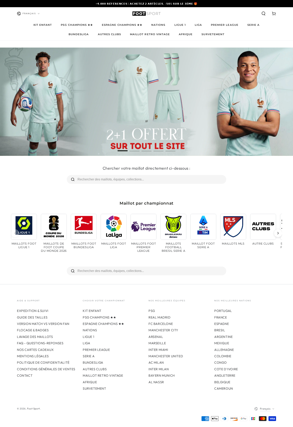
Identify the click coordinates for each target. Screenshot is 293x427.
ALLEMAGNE (224, 350)
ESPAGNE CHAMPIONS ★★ (103, 324)
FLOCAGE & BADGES (33, 330)
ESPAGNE (221, 324)
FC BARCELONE (160, 324)
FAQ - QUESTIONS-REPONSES (40, 343)
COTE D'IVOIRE (226, 369)
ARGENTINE (223, 337)
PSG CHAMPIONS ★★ (99, 317)
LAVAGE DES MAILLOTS (35, 337)
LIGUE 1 (88, 337)
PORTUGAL (223, 311)
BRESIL (219, 330)
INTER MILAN (158, 369)
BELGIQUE (222, 382)
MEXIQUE (221, 343)
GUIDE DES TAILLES (32, 317)
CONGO (220, 362)
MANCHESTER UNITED (165, 356)
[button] (263, 13)
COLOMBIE (222, 356)
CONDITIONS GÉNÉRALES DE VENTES (46, 369)
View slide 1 (123, 147)
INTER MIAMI (158, 350)
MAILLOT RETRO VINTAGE (103, 375)
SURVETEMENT (94, 388)
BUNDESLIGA (93, 362)
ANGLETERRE (224, 375)
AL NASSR (156, 382)
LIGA (86, 343)
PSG (151, 311)
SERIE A (88, 356)
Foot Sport (33, 408)
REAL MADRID (159, 317)
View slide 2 (135, 147)
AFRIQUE (90, 382)
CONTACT (24, 375)
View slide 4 (158, 147)
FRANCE (220, 317)
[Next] (278, 233)
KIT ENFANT (92, 311)
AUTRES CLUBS (95, 369)
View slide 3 (146, 147)
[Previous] (15, 233)
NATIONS (90, 330)
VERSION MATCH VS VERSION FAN (43, 324)
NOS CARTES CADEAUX (35, 350)
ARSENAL (155, 337)
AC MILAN (156, 362)
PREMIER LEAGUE (96, 350)
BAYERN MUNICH (161, 375)
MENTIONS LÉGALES (33, 356)
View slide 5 (170, 147)
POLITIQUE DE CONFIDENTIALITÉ (43, 362)
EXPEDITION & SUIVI (32, 311)
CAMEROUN (223, 388)
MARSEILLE (157, 343)
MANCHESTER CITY (163, 330)
